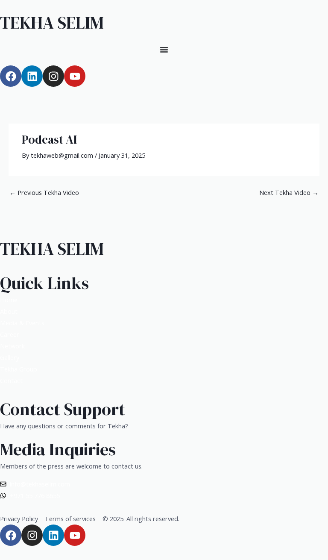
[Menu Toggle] (164, 49)
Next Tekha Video (289, 192)
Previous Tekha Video (44, 192)
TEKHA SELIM (52, 22)
